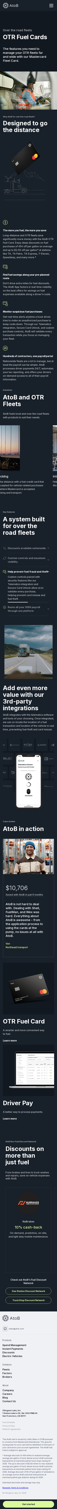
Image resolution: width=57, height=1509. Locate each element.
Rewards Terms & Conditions (15, 1488)
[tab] (26, 549)
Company (8, 1390)
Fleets (6, 1369)
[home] (10, 5)
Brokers (7, 1376)
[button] (51, 5)
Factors (7, 1373)
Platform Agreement (11, 1429)
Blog (5, 1397)
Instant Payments (12, 1348)
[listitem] (28, 1230)
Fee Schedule (8, 1422)
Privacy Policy (8, 1426)
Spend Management (14, 1345)
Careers (7, 1393)
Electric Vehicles (12, 1356)
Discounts (8, 1352)
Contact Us (9, 1401)
